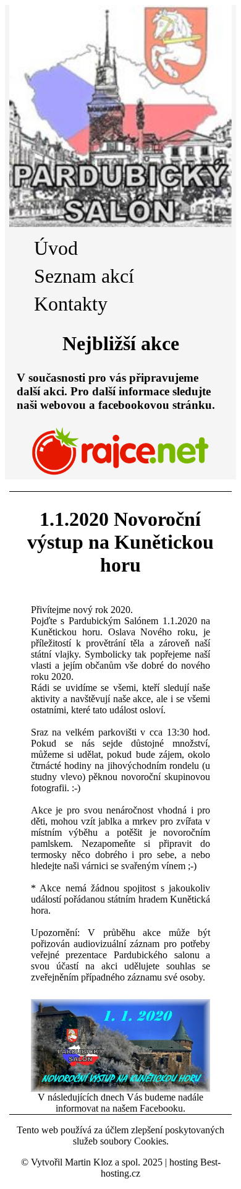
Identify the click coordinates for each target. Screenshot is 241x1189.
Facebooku (161, 1108)
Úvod (56, 248)
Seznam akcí (84, 276)
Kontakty (71, 304)
